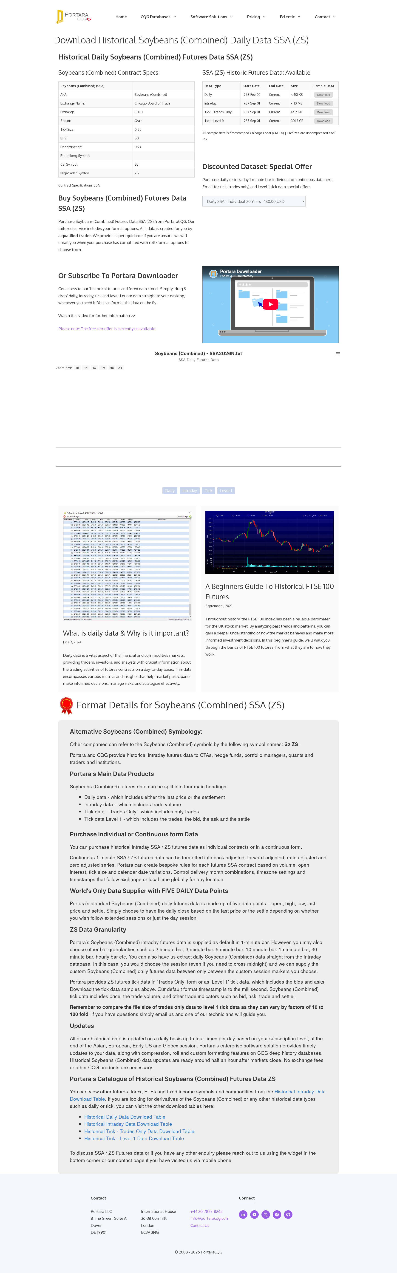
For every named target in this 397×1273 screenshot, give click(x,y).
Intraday (189, 490)
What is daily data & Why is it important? (126, 632)
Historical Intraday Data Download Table (128, 1123)
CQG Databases (155, 16)
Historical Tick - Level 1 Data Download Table (134, 1138)
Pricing (253, 16)
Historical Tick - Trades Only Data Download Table (139, 1131)
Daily (170, 490)
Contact (322, 16)
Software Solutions (208, 16)
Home (121, 16)
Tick (208, 490)
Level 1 (226, 490)
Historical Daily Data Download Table (124, 1116)
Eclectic (287, 16)
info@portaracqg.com (209, 1218)
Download (323, 94)
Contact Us (199, 1225)
